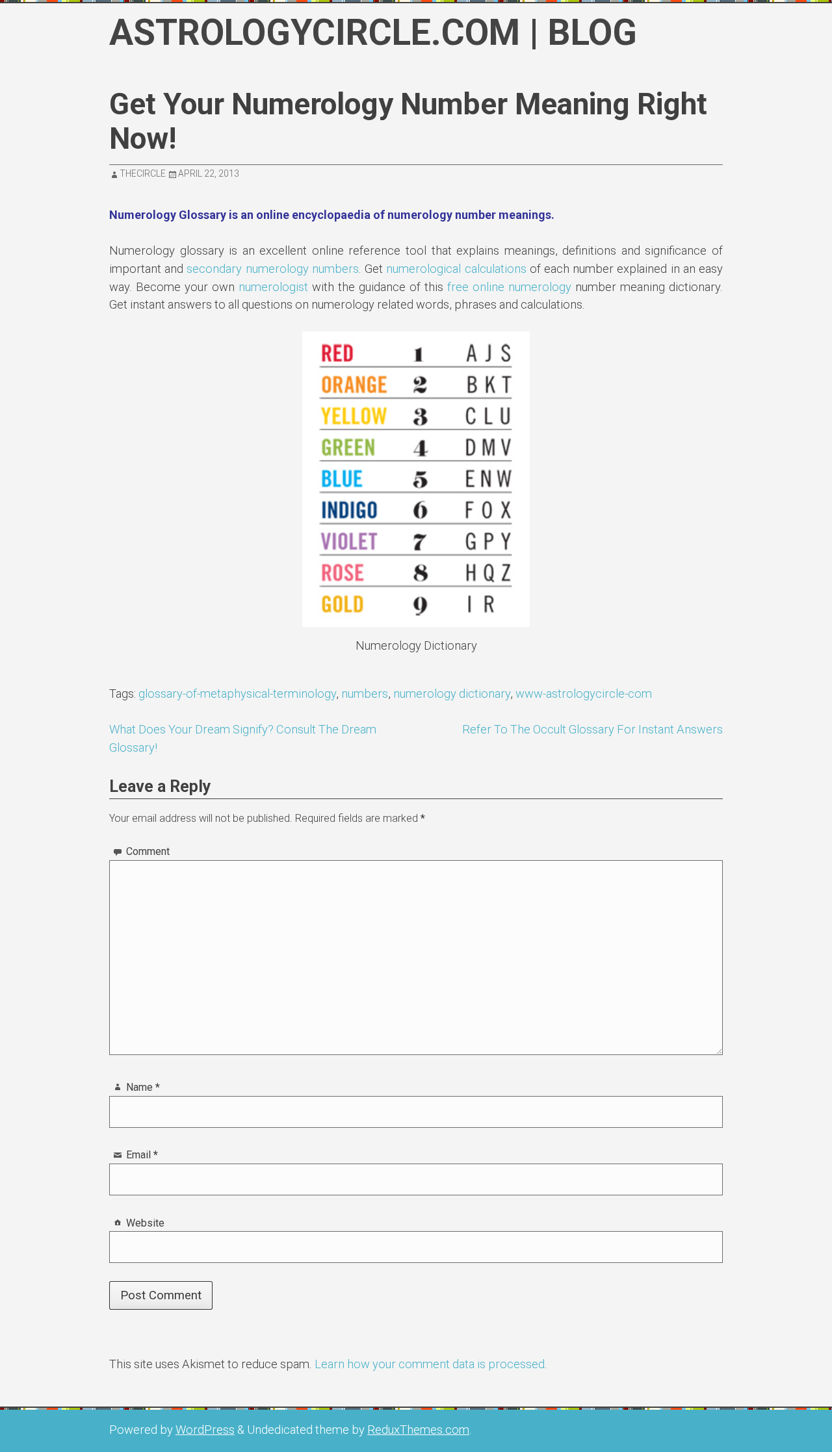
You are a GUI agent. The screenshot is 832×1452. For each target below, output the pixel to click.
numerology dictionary (451, 693)
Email (142, 1155)
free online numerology (509, 287)
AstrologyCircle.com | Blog (373, 32)
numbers (364, 693)
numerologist (273, 287)
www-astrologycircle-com (583, 693)
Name (143, 1087)
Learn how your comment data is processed (430, 1364)
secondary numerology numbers (272, 268)
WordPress (205, 1429)
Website (145, 1223)
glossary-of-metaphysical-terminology (237, 693)
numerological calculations (456, 268)
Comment (148, 851)
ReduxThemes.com (418, 1429)
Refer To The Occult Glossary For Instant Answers (592, 729)
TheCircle (143, 173)
